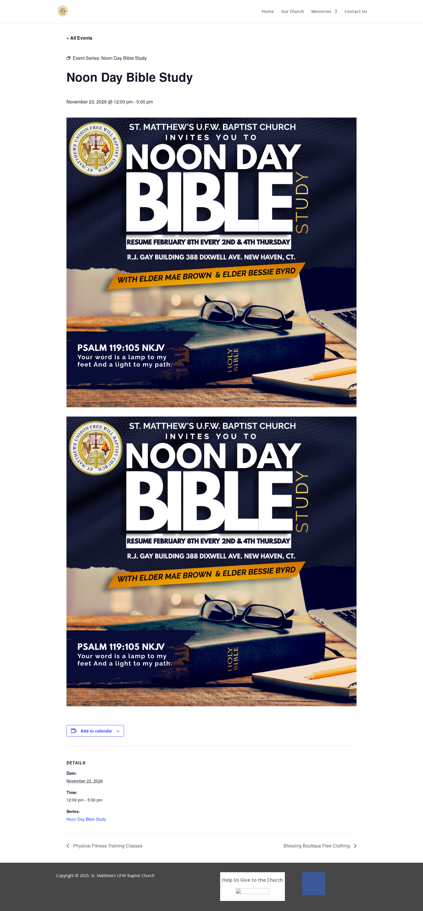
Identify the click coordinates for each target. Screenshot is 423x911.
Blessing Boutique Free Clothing (317, 845)
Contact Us (355, 11)
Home (268, 11)
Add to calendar (96, 731)
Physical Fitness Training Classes (107, 845)
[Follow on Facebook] (313, 883)
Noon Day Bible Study (86, 819)
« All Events (79, 37)
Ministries (321, 11)
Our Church (292, 11)
